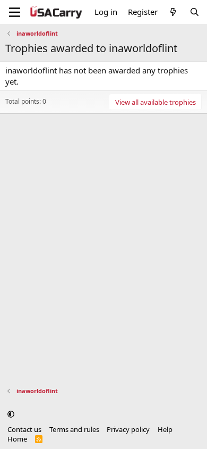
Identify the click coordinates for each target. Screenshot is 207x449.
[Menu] (14, 12)
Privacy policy (128, 429)
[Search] (194, 12)
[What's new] (173, 12)
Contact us (24, 429)
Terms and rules (74, 429)
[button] (10, 414)
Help (165, 429)
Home (17, 439)
